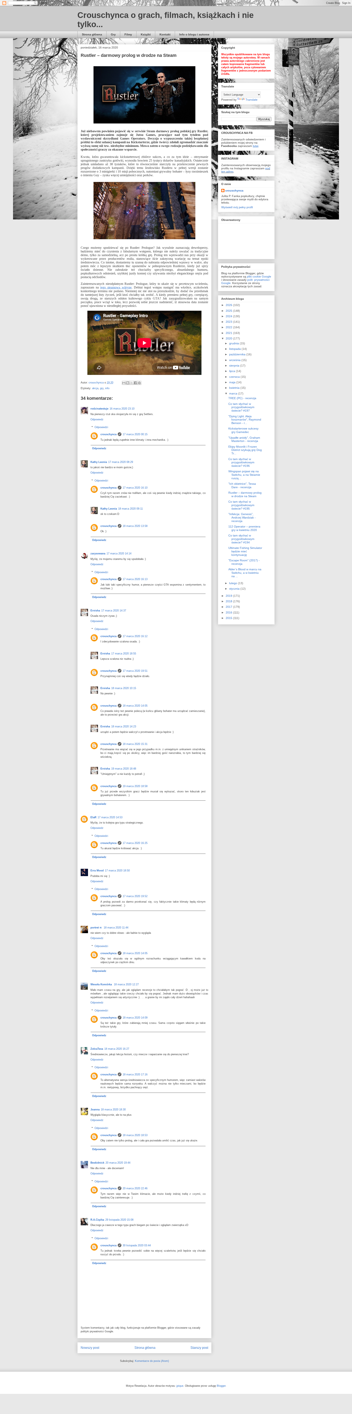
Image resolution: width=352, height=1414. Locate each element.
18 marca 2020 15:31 (135, 744)
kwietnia (234, 387)
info (107, 388)
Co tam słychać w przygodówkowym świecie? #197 (241, 407)
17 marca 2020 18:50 (117, 870)
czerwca (235, 376)
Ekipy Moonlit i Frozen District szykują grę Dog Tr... (245, 450)
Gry (113, 34)
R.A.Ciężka (97, 1219)
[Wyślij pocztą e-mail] (124, 383)
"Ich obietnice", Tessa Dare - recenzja (242, 485)
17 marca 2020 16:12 (135, 636)
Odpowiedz (96, 419)
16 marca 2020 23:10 (122, 408)
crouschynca (108, 434)
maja (232, 382)
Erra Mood (97, 870)
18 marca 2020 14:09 (135, 1017)
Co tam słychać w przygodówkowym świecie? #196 (241, 462)
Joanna (95, 1109)
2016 (229, 612)
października (237, 354)
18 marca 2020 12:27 (126, 984)
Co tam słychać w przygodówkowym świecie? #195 (241, 505)
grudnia (234, 343)
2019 (229, 595)
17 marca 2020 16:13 (135, 579)
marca (233, 393)
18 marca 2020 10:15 (123, 688)
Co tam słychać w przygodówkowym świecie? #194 (241, 539)
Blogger (221, 1385)
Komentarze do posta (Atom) (152, 1360)
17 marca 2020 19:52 (135, 896)
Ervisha (95, 610)
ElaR (93, 817)
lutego (233, 583)
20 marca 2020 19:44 (118, 1162)
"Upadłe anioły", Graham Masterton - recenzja (244, 439)
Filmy (128, 34)
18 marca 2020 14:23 (123, 726)
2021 (229, 333)
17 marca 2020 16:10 (135, 487)
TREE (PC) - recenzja (242, 398)
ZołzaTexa (96, 1048)
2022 (229, 327)
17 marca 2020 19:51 (135, 670)
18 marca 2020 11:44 (116, 927)
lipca (232, 371)
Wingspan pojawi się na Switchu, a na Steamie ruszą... (244, 475)
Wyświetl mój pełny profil (237, 207)
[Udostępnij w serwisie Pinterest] (139, 383)
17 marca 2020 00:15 (135, 434)
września (235, 360)
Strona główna (92, 34)
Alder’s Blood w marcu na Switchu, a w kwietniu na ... (244, 573)
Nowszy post (90, 1347)
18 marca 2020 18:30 (113, 1109)
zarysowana (97, 553)
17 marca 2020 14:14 (119, 553)
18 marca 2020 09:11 (130, 508)
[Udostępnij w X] (132, 383)
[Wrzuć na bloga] (128, 383)
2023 (229, 321)
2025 (229, 310)
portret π (96, 927)
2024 (229, 316)
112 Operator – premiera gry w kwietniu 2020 (244, 528)
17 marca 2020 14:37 (113, 610)
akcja (95, 388)
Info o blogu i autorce (194, 34)
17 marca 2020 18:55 (123, 653)
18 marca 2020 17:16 (135, 1074)
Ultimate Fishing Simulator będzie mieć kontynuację (245, 551)
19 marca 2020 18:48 (123, 768)
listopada (235, 348)
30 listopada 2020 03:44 (137, 1245)
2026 (229, 305)
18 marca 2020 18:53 (135, 1135)
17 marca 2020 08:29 (120, 462)
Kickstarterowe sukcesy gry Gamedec (243, 430)
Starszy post (199, 1347)
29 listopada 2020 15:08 (119, 1219)
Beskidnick (97, 1162)
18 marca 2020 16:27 (116, 1048)
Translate (251, 99)
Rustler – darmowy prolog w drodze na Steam (245, 494)
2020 (229, 338)
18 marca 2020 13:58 (135, 525)
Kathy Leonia (98, 462)
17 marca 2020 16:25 (135, 843)
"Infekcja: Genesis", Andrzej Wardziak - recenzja (242, 517)
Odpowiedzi (101, 427)
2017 (229, 606)
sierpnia (234, 365)
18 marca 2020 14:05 (135, 705)
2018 (229, 601)
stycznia (234, 588)
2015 (229, 618)
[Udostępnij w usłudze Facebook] (135, 383)
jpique (179, 1385)
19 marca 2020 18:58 (135, 786)
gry (101, 388)
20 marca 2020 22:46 (135, 1188)
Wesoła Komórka (101, 984)
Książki (146, 34)
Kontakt (165, 34)
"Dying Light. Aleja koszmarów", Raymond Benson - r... (244, 420)
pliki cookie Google (259, 276)
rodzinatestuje (99, 408)
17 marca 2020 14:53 (110, 817)
